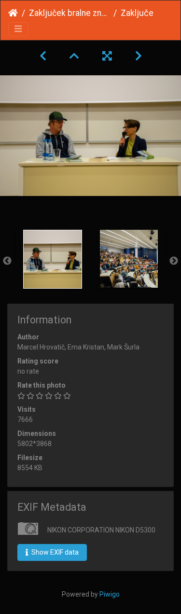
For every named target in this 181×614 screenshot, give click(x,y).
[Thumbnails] (74, 56)
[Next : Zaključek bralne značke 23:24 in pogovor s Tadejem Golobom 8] (138, 56)
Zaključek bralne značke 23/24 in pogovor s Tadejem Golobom (69, 13)
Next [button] (174, 261)
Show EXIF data (54, 552)
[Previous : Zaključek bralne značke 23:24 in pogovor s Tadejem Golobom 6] (43, 56)
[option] (52, 259)
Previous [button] (7, 261)
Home (13, 13)
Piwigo (109, 594)
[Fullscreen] (107, 56)
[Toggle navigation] (18, 29)
